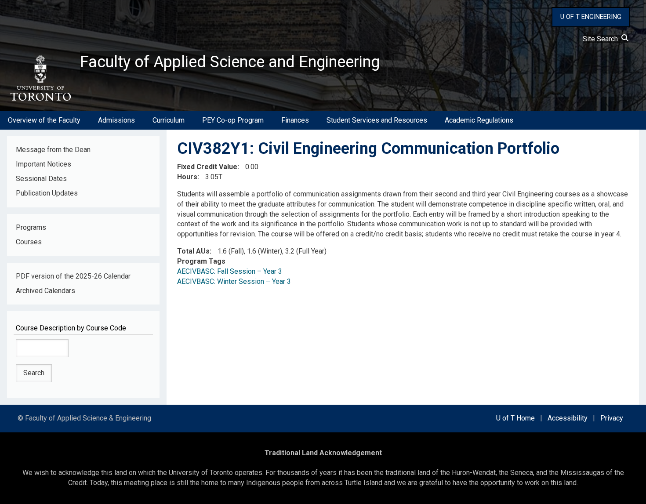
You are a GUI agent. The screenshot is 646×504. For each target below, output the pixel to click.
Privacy (611, 418)
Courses (29, 242)
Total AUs (193, 251)
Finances (295, 120)
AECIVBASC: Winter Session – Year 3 (234, 281)
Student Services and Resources (377, 120)
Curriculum (168, 120)
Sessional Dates (41, 178)
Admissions (116, 120)
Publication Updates (47, 193)
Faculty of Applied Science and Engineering (230, 62)
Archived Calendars (45, 290)
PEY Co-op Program (233, 120)
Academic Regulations (479, 120)
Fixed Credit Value (207, 167)
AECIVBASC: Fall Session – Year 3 (229, 271)
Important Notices (43, 164)
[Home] (40, 78)
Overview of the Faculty (44, 120)
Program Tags (201, 261)
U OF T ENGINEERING (590, 17)
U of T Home (515, 418)
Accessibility (568, 418)
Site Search (602, 39)
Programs (31, 227)
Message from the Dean (53, 149)
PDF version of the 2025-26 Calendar (73, 276)
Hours (187, 177)
